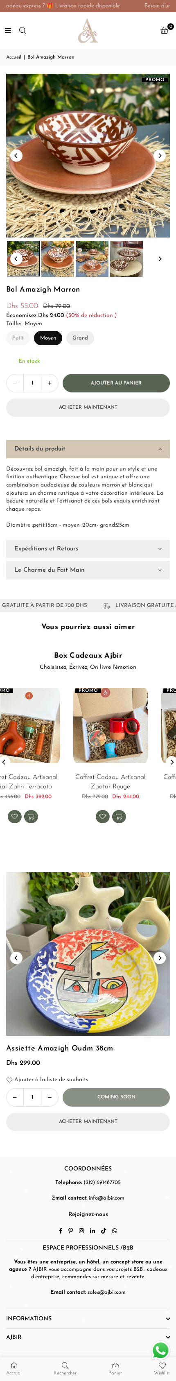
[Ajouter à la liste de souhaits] (160, 824)
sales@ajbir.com (107, 1292)
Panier (115, 1373)
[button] (164, 30)
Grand (80, 338)
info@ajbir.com (106, 1198)
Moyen (48, 338)
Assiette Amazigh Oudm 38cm (59, 1049)
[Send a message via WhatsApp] (160, 1350)
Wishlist (162, 1373)
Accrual (14, 1373)
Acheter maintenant (88, 407)
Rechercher (65, 1373)
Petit (18, 338)
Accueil (13, 57)
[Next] (159, 155)
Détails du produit (39, 449)
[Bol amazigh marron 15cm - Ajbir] (23, 258)
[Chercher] (22, 30)
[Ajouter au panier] (89, 816)
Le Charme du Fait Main (49, 570)
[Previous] (16, 155)
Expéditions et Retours (46, 549)
